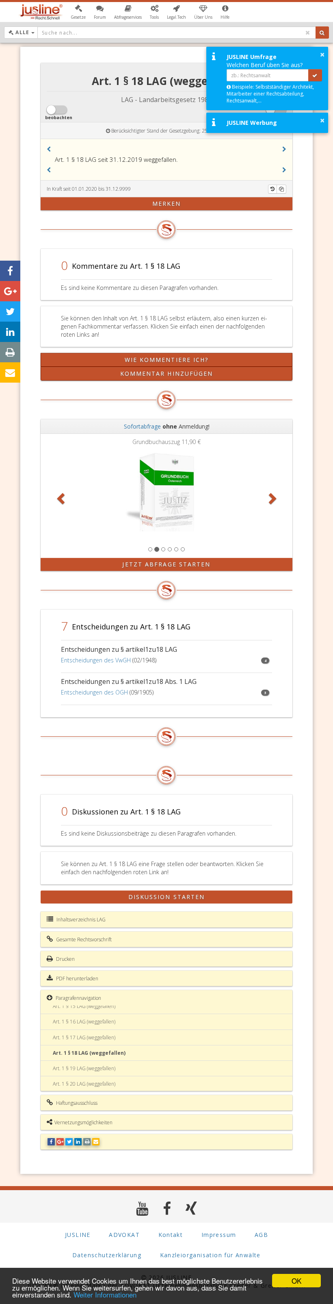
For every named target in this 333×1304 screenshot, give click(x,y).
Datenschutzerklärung (106, 1255)
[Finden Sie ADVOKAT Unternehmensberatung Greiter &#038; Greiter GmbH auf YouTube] (142, 1208)
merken (166, 203)
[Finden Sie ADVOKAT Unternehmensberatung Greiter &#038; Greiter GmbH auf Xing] (191, 1208)
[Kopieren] (281, 189)
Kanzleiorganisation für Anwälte (210, 1255)
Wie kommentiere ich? (167, 360)
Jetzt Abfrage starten (166, 564)
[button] (78, 12)
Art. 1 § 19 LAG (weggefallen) (84, 1068)
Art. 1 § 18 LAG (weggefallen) (89, 1052)
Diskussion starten (166, 897)
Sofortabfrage (142, 426)
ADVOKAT (124, 1235)
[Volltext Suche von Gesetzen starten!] (322, 32)
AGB (261, 1235)
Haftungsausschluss (76, 1102)
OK (296, 1281)
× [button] (322, 54)
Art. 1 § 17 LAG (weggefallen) (84, 1037)
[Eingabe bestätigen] (315, 75)
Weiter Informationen (105, 1294)
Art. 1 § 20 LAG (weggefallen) (84, 1083)
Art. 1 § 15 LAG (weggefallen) (84, 1006)
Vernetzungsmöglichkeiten (83, 1122)
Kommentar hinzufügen (166, 373)
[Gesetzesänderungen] (272, 189)
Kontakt (170, 1235)
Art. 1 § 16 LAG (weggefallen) (84, 1021)
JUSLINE (78, 1235)
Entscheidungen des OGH (94, 692)
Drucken (65, 959)
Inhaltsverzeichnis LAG (80, 919)
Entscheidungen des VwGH (96, 660)
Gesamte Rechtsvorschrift (83, 939)
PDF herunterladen (76, 978)
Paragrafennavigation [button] (77, 998)
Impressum (218, 1235)
